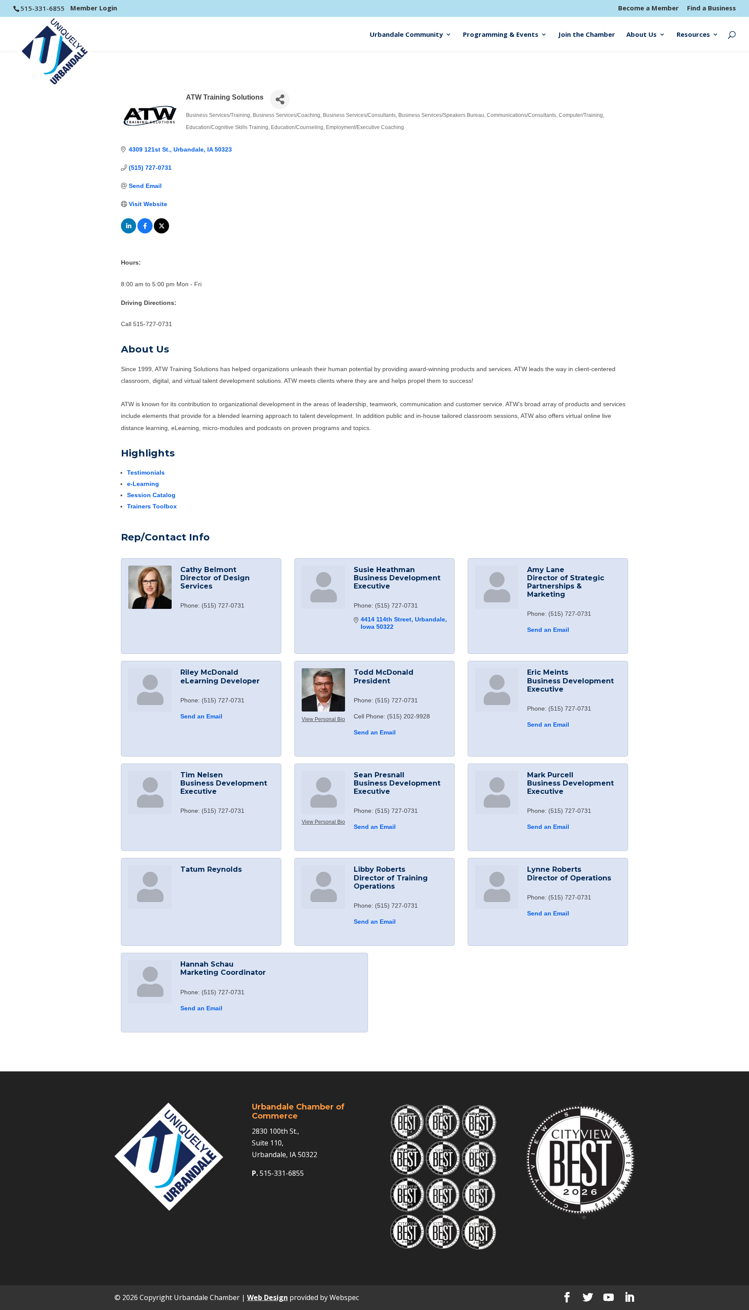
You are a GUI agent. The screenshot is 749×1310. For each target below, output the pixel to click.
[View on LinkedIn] (128, 231)
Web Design (267, 1297)
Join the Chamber (586, 35)
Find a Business (711, 8)
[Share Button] (280, 99)
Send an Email (548, 629)
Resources (693, 35)
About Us (641, 35)
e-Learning (143, 483)
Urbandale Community (406, 35)
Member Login (93, 7)
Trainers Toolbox (152, 506)
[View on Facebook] (145, 231)
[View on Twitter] (161, 231)
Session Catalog (151, 495)
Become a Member (648, 8)
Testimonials (146, 472)
